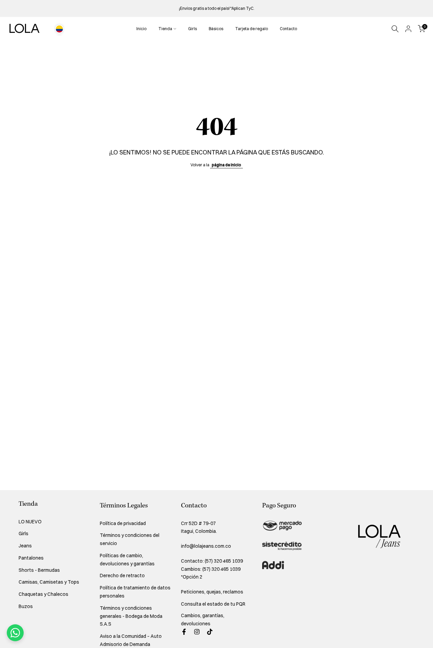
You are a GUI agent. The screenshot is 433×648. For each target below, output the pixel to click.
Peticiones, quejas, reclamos (212, 592)
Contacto (288, 28)
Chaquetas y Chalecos (43, 594)
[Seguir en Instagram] (197, 632)
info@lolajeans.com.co (206, 546)
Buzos (26, 606)
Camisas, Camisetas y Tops (49, 582)
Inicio (141, 28)
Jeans (25, 546)
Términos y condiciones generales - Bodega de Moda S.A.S (131, 616)
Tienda (165, 28)
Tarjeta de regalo (251, 28)
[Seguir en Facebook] (184, 632)
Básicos (216, 28)
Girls (192, 28)
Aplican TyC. (242, 8)
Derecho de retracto (122, 575)
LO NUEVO (30, 522)
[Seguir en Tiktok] (210, 632)
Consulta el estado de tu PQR (213, 604)
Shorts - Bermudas (39, 570)
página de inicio (226, 164)
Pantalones (31, 558)
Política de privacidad (123, 523)
